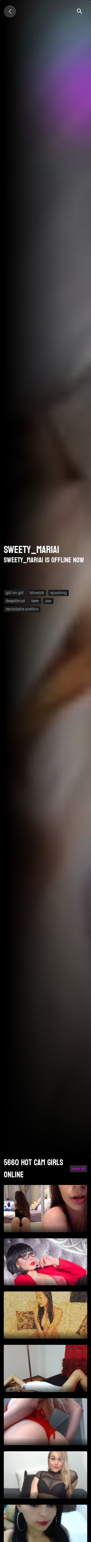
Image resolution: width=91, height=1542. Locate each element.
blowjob (37, 592)
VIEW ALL (78, 1168)
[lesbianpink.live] (10, 11)
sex (48, 600)
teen (35, 600)
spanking (58, 592)
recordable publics (22, 609)
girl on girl (15, 592)
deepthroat (15, 600)
